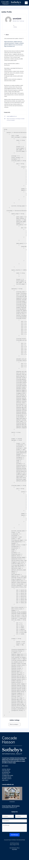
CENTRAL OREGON (6, 769)
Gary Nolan (14, 849)
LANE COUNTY (5, 780)
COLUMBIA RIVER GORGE (7, 775)
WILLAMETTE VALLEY (6, 778)
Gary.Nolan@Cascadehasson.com (9, 807)
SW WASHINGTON (6, 772)
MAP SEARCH (5, 766)
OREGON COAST (5, 774)
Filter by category (14, 724)
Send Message (14, 834)
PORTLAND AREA (6, 770)
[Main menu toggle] (26, 2)
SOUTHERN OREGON (6, 777)
